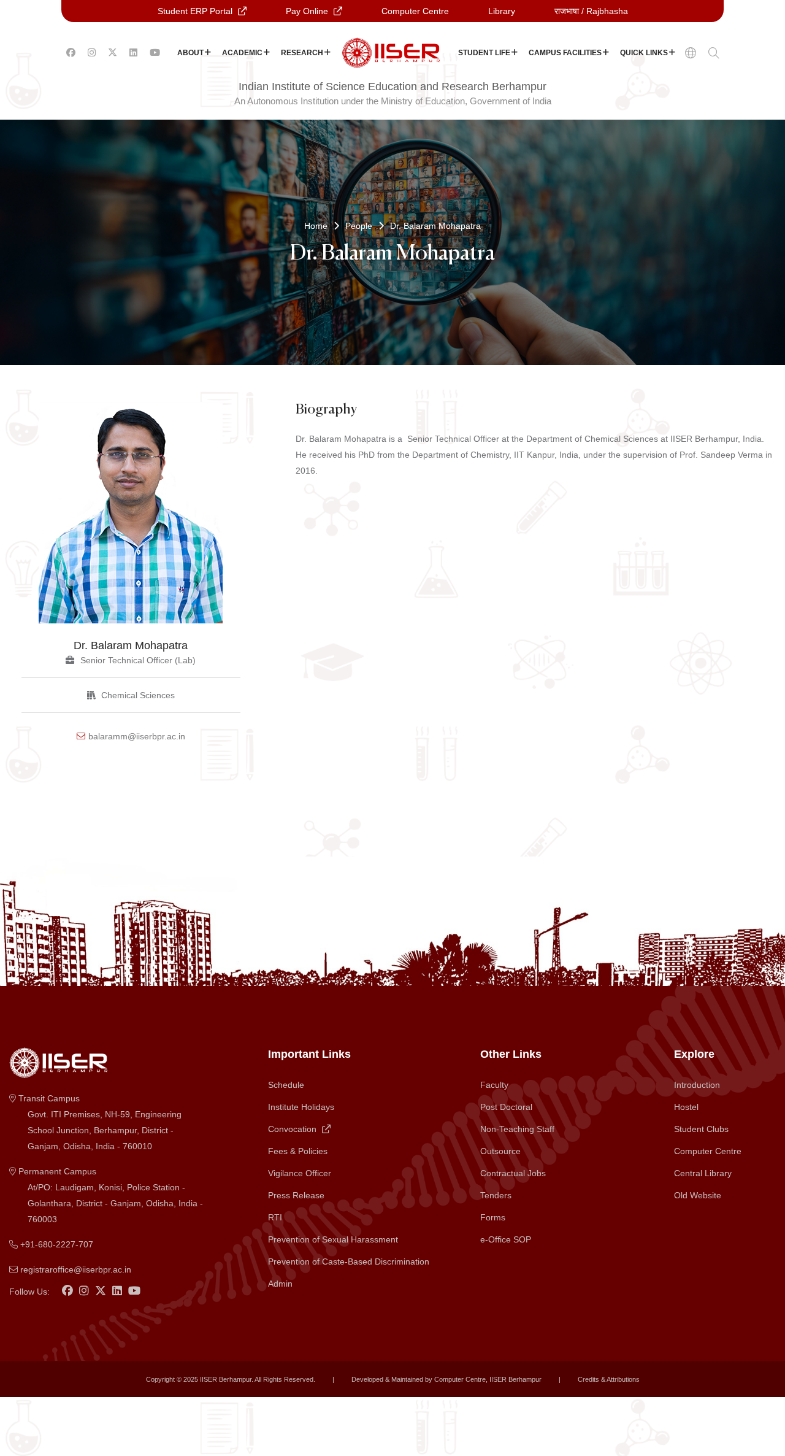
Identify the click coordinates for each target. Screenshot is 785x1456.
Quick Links (644, 52)
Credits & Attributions (609, 1379)
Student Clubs (701, 1129)
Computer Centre (707, 1151)
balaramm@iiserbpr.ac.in (136, 736)
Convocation (293, 1129)
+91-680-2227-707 (55, 1244)
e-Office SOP (505, 1239)
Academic (242, 52)
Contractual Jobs (513, 1173)
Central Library (703, 1173)
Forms (492, 1217)
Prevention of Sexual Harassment (333, 1239)
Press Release (296, 1195)
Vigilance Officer (299, 1173)
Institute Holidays (301, 1107)
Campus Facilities (565, 52)
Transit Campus (99, 1122)
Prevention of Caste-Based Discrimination (348, 1261)
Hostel (686, 1107)
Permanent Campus (109, 1195)
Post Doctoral (506, 1107)
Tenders (495, 1195)
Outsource (500, 1151)
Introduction (697, 1085)
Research (302, 52)
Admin (280, 1283)
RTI (275, 1217)
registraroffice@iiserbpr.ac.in (74, 1269)
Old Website (697, 1195)
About (190, 52)
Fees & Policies (297, 1151)
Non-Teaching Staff (517, 1129)
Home (315, 226)
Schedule (286, 1085)
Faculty (494, 1085)
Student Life (484, 52)
